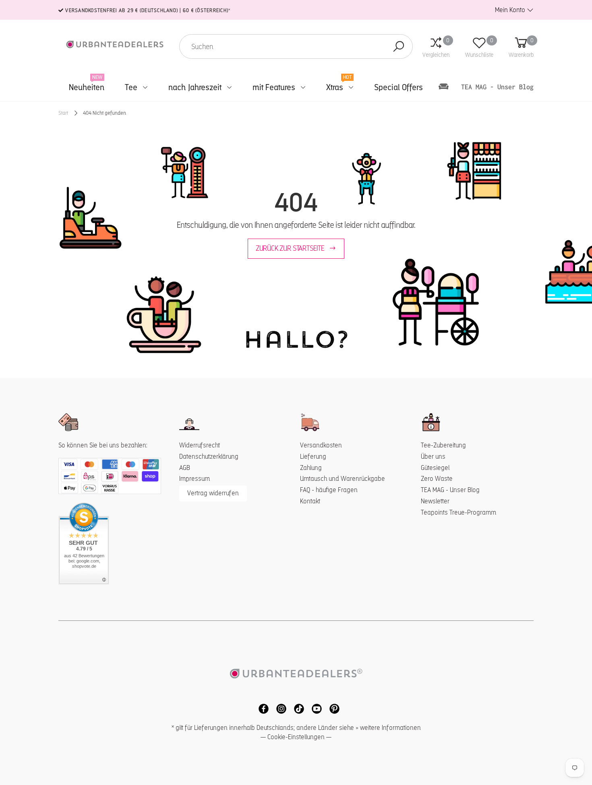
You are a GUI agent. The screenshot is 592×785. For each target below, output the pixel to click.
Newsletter (435, 501)
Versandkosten (321, 445)
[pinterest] (331, 708)
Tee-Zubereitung (443, 445)
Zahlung (311, 468)
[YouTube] (314, 708)
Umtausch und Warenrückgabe (342, 478)
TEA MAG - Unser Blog (450, 490)
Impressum (194, 478)
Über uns (433, 456)
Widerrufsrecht (199, 445)
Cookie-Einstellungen (296, 737)
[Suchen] (399, 46)
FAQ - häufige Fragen (329, 490)
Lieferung (313, 456)
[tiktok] (297, 708)
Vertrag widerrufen (213, 493)
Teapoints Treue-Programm (458, 512)
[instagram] (279, 708)
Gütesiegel (435, 468)
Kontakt (310, 501)
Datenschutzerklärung (208, 456)
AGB (184, 468)
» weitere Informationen (388, 727)
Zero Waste (437, 478)
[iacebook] (261, 708)
